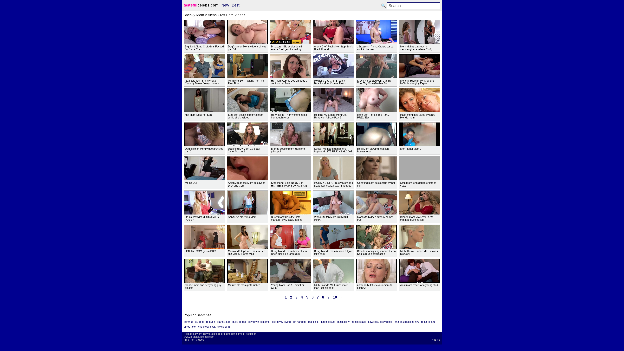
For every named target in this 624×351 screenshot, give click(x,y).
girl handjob (299, 321)
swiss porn (223, 326)
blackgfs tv (343, 321)
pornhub (188, 321)
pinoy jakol (190, 326)
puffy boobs (239, 321)
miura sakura (327, 321)
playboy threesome (259, 321)
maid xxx (313, 321)
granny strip (223, 321)
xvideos (199, 321)
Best (236, 5)
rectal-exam (428, 321)
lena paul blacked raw (406, 321)
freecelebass (358, 321)
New (225, 5)
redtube (210, 321)
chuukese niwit (206, 326)
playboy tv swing (281, 321)
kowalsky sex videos (380, 321)
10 (335, 297)
